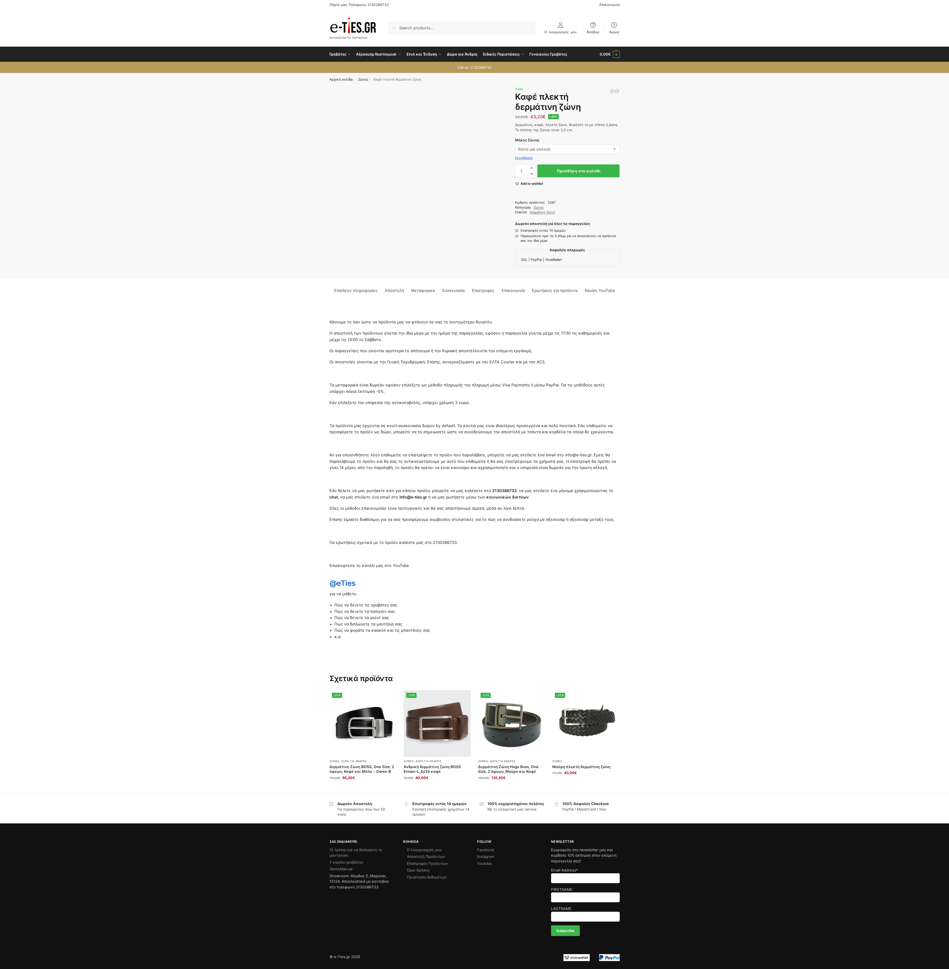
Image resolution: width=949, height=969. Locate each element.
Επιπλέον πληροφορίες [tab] (356, 290)
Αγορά (614, 31)
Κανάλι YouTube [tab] (600, 290)
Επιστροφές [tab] (483, 290)
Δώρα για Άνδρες (354, 761)
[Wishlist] (389, 697)
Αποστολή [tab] (394, 290)
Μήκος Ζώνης (527, 140)
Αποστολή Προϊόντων (426, 856)
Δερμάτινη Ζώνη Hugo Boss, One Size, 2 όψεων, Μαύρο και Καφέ (508, 769)
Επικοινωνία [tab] (513, 290)
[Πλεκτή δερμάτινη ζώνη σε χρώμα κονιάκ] (617, 91)
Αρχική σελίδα (341, 79)
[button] (610, 54)
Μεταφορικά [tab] (423, 290)
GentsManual (341, 869)
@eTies (342, 583)
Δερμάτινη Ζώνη (542, 212)
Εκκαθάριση (524, 158)
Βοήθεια (593, 31)
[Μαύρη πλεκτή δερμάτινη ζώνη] (612, 91)
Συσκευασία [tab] (453, 290)
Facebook (485, 849)
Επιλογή (437, 788)
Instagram (485, 856)
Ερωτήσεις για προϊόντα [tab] (555, 290)
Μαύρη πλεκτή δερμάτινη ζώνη (581, 766)
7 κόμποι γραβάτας (346, 862)
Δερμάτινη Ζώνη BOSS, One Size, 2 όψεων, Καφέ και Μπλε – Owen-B (361, 769)
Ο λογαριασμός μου (560, 31)
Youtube (484, 863)
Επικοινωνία (609, 4)
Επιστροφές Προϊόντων (427, 863)
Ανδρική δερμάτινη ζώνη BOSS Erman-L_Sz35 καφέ (432, 769)
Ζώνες (363, 79)
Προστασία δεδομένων (427, 877)
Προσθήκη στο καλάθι (578, 170)
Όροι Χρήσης (418, 870)
